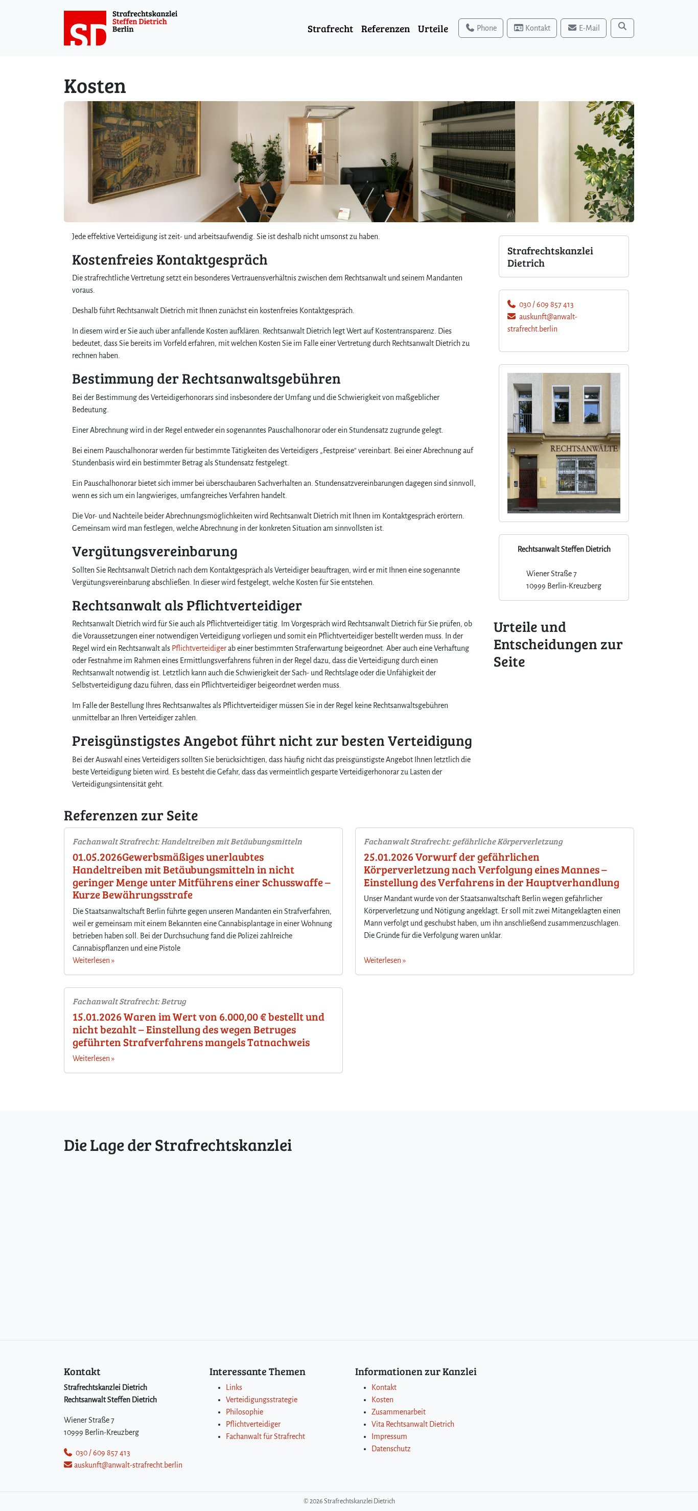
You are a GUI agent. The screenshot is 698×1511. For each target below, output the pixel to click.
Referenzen (385, 28)
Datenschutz (391, 1449)
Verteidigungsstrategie (261, 1400)
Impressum (389, 1436)
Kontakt (384, 1387)
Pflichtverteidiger (199, 648)
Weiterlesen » (93, 960)
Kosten (382, 1400)
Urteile (433, 28)
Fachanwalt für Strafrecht (265, 1436)
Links (234, 1387)
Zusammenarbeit (398, 1412)
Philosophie (244, 1412)
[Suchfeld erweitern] (622, 28)
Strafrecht (330, 28)
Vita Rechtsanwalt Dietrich (412, 1424)
